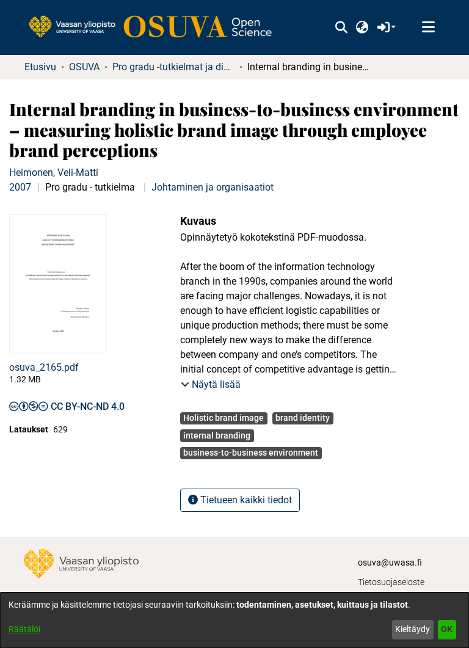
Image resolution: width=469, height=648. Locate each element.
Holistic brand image (223, 418)
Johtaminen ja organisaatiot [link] (212, 187)
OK (447, 629)
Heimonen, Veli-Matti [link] (53, 172)
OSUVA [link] (84, 67)
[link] (156, 27)
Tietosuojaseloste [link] (391, 582)
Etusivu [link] (40, 67)
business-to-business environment (250, 452)
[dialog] (234, 620)
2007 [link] (20, 187)
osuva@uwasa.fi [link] (390, 562)
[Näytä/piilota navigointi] (428, 27)
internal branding (216, 435)
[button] (341, 27)
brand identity (302, 418)
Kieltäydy (412, 629)
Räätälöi (24, 629)
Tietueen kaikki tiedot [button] (245, 500)
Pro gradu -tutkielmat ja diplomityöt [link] (173, 67)
